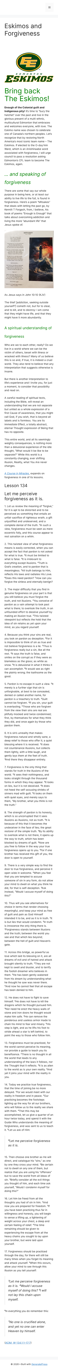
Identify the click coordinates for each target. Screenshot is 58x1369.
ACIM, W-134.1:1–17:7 (18, 1342)
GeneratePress (39, 1364)
